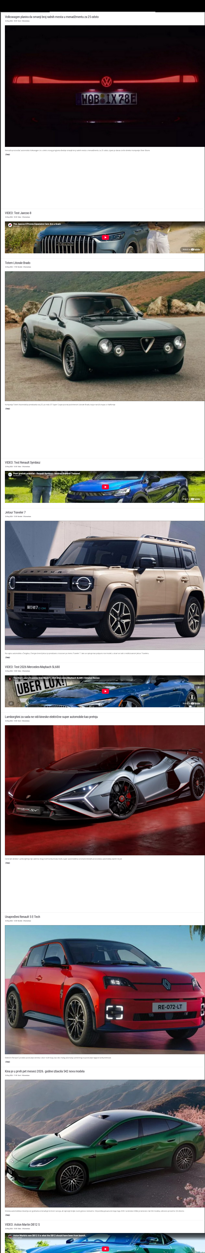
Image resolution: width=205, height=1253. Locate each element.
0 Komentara (25, 21)
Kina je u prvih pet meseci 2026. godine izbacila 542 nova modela (44, 1071)
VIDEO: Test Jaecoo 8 (18, 213)
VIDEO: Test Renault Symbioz (22, 462)
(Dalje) (7, 154)
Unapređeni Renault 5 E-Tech (22, 917)
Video (19, 217)
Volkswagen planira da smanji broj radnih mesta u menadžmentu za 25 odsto (52, 17)
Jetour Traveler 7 (15, 512)
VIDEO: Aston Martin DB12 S (22, 1224)
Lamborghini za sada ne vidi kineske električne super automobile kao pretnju (51, 717)
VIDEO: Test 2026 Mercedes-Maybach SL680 (32, 667)
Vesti (19, 21)
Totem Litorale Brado (17, 263)
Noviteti (20, 267)
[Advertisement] (37, 182)
